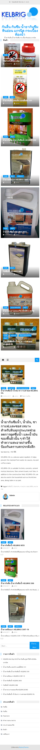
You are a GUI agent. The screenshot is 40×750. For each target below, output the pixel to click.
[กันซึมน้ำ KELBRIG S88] (20, 258)
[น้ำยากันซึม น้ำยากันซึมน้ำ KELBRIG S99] (20, 127)
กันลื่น (5, 97)
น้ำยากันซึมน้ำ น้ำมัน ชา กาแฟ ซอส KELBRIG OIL (17, 343)
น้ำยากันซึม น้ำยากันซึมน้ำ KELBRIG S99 (19, 140)
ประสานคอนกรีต (15, 307)
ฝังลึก (31, 486)
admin (17, 103)
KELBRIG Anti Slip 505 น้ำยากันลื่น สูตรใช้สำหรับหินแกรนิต (19, 59)
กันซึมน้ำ (10, 486)
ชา (25, 486)
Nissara (18, 64)
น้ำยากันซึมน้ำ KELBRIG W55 (15, 231)
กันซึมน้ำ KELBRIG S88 (12, 271)
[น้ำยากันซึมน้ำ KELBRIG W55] (20, 212)
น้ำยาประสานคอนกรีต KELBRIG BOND (18, 310)
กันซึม (5, 55)
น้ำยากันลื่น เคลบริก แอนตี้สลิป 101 (17, 100)
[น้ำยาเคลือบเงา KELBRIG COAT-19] (20, 167)
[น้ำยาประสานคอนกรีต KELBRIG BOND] (20, 298)
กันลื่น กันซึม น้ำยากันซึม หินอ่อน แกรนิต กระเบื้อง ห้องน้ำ (20, 30)
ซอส (28, 486)
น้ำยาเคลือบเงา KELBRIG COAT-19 (17, 179)
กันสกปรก (13, 335)
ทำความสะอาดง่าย (25, 335)
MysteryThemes (24, 747)
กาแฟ (22, 486)
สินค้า (5, 40)
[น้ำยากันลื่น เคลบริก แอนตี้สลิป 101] (20, 88)
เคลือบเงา (20, 176)
